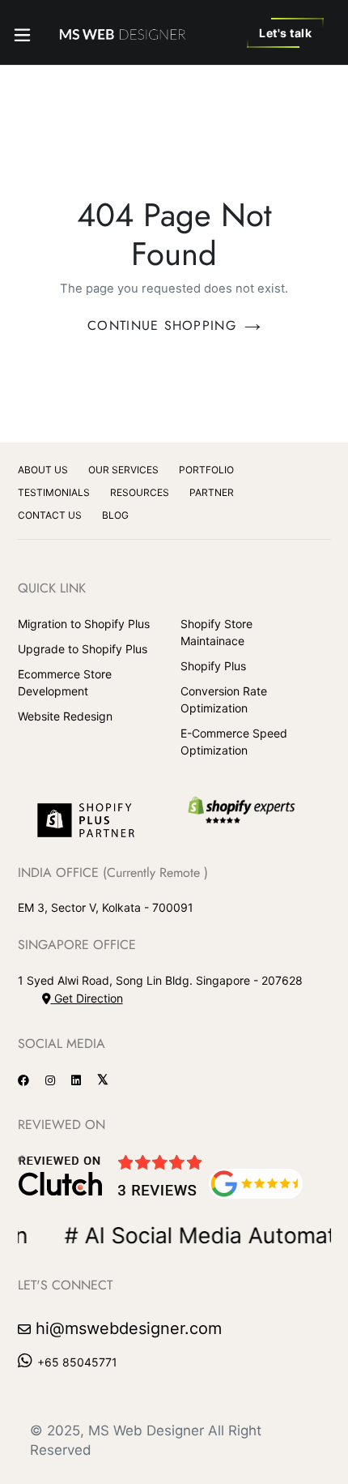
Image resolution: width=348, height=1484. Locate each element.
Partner (211, 492)
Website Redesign (65, 716)
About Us (43, 470)
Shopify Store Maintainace (216, 632)
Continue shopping (161, 325)
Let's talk (285, 33)
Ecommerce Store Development (65, 682)
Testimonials (54, 492)
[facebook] (29, 1079)
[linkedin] (82, 1079)
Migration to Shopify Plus (84, 624)
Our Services (123, 470)
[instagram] (56, 1079)
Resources (139, 492)
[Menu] (22, 32)
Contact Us (50, 515)
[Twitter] (109, 1079)
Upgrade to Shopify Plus (82, 649)
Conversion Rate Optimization (223, 699)
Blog (115, 515)
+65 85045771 (77, 1362)
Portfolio (206, 470)
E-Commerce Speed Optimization (233, 741)
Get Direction (87, 998)
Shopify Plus (213, 666)
